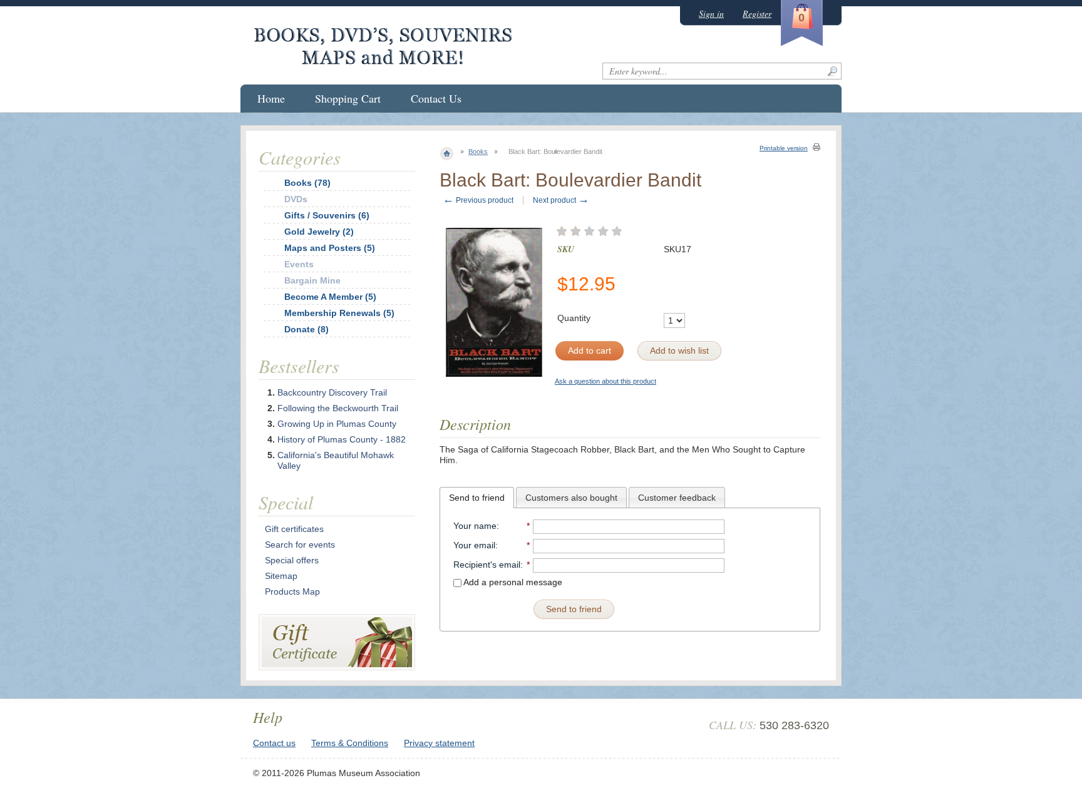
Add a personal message (511, 582)
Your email (474, 545)
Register (757, 13)
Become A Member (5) (330, 297)
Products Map (292, 591)
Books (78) (307, 183)
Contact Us (436, 98)
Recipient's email (486, 565)
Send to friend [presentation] (477, 498)
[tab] (477, 497)
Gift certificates (294, 529)
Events (299, 264)
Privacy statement (439, 743)
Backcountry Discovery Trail (332, 392)
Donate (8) (306, 329)
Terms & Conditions (349, 743)
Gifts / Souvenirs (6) (326, 215)
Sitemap (281, 576)
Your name (475, 526)
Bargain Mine (312, 280)
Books (478, 151)
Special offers (292, 560)
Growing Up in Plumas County (336, 424)
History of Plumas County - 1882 (341, 439)
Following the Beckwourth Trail (337, 408)
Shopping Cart (348, 98)
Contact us (274, 743)
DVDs (295, 199)
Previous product (478, 200)
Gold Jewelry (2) (319, 232)
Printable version (784, 148)
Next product (561, 200)
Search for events (300, 545)
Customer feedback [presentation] (677, 498)
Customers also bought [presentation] (571, 498)
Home (271, 98)
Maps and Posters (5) (329, 248)
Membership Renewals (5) (339, 313)
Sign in (711, 13)
